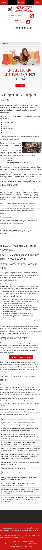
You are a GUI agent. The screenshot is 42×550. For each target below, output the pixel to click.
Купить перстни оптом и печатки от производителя (19, 419)
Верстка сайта (14, 546)
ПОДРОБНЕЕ (20, 85)
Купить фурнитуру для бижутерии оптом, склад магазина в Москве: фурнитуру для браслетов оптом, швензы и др (20, 436)
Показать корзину (28, 22)
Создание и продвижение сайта (16, 544)
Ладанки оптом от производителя (13, 468)
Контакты (38, 2)
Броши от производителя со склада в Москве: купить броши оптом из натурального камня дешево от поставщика (20, 491)
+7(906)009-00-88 (23, 27)
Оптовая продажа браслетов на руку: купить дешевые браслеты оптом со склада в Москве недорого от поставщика (20, 499)
